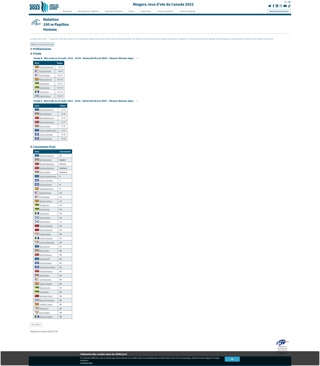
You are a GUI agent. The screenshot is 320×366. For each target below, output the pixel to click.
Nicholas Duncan (46, 109)
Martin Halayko (45, 226)
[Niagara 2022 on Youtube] (285, 6)
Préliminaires (42, 49)
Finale (37, 53)
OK (232, 359)
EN (285, 2)
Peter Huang (44, 126)
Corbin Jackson (45, 238)
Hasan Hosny (44, 96)
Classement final (44, 147)
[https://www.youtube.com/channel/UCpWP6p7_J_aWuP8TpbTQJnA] (289, 6)
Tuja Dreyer (44, 92)
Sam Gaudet (44, 312)
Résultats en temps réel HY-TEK (44, 331)
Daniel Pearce (45, 71)
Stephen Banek (45, 230)
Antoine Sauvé (45, 263)
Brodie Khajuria (45, 271)
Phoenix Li (43, 308)
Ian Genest (44, 292)
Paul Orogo (44, 250)
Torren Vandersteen (47, 130)
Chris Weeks (44, 75)
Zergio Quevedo (46, 134)
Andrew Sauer (45, 234)
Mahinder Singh (46, 296)
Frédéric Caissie (45, 304)
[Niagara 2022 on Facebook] (273, 6)
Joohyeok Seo (45, 279)
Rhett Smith (44, 288)
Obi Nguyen (44, 83)
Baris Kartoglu (45, 255)
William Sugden (46, 316)
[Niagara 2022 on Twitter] (269, 6)
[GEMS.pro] (282, 345)
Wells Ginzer (44, 246)
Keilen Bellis (44, 221)
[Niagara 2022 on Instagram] (281, 6)
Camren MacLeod (46, 242)
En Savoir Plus (86, 363)
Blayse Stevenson (46, 300)
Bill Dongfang (45, 114)
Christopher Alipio (47, 267)
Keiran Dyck (44, 87)
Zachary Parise (45, 138)
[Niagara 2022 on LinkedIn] (277, 6)
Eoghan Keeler (45, 283)
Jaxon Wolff (44, 259)
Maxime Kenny (45, 79)
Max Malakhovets (46, 118)
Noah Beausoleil (46, 67)
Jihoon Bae (44, 275)
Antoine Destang (46, 122)
